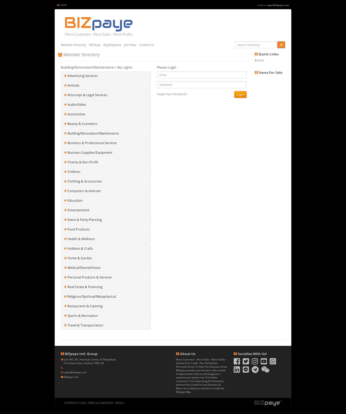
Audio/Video (76, 104)
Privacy (119, 403)
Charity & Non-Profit (82, 162)
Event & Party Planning (84, 219)
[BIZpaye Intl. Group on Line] (246, 371)
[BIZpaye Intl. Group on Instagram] (255, 363)
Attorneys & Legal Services (87, 95)
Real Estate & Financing (85, 287)
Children (73, 172)
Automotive (76, 114)
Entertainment (78, 210)
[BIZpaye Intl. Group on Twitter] (246, 363)
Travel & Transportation (85, 325)
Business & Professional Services (92, 143)
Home (260, 60)
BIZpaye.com (71, 377)
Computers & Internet (84, 191)
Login (63, 5)
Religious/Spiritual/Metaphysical (91, 296)
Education (75, 200)
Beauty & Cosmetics (82, 124)
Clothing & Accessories (84, 181)
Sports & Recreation (82, 315)
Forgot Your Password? (172, 94)
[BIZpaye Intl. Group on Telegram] (255, 371)
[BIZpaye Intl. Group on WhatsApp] (273, 363)
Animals (73, 85)
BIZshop (95, 45)
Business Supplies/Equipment (89, 152)
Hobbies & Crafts (80, 248)
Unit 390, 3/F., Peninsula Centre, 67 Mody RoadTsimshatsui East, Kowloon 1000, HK (90, 361)
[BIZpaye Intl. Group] (98, 26)
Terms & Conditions (100, 403)
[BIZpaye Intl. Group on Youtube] (264, 363)
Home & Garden (79, 258)
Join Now (130, 45)
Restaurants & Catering (85, 306)
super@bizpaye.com (278, 5)
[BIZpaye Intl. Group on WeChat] (265, 371)
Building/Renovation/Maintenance (93, 133)
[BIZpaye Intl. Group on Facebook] (237, 363)
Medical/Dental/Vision (84, 267)
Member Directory (73, 45)
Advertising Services (82, 76)
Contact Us (146, 45)
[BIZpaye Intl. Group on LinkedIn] (237, 371)
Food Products (78, 229)
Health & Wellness (81, 239)
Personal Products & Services (89, 277)
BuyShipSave (112, 45)
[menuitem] (62, 5)
